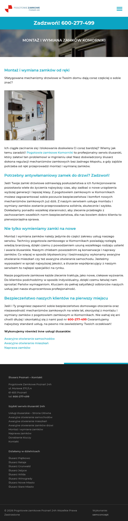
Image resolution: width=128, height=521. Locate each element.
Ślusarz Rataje (17, 462)
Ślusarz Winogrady (20, 478)
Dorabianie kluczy (19, 437)
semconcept (100, 514)
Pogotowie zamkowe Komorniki (50, 152)
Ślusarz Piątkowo (19, 458)
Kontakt (13, 441)
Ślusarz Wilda (17, 474)
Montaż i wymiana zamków (25, 429)
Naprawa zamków (17, 347)
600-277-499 (77, 23)
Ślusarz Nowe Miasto (21, 482)
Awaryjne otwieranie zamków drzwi (30, 425)
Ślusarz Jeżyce (17, 470)
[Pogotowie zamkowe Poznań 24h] (22, 8)
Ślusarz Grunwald (19, 466)
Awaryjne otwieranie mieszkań (26, 343)
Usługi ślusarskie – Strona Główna (29, 413)
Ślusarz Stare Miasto (21, 486)
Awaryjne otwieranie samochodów (29, 338)
